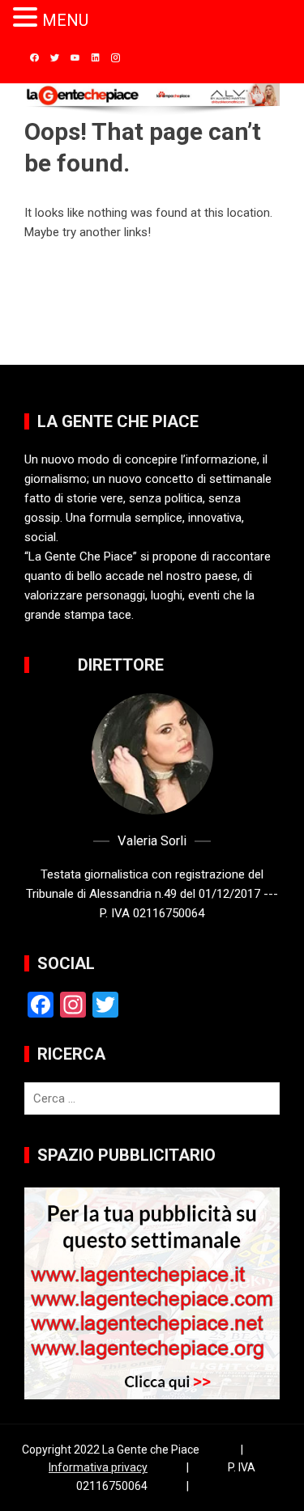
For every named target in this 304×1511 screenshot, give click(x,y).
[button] (27, 18)
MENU (65, 20)
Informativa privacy (98, 1467)
